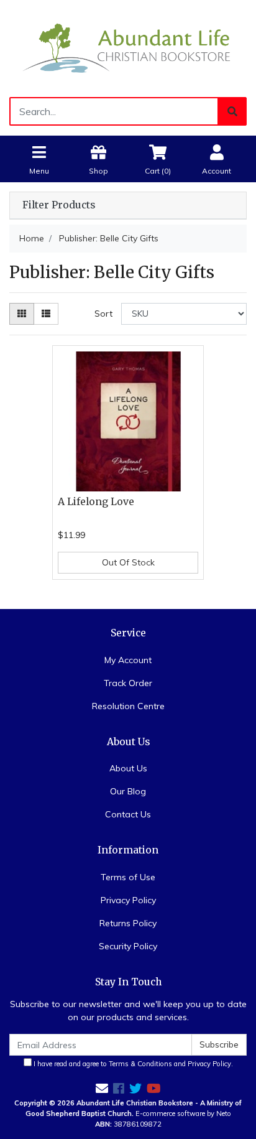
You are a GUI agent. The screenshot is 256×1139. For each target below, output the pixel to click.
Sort (103, 313)
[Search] (232, 111)
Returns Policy (128, 923)
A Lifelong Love (96, 502)
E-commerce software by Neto (183, 1113)
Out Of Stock (128, 562)
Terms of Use (128, 877)
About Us (128, 768)
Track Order (128, 683)
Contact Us (128, 814)
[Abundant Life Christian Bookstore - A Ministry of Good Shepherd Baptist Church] (128, 47)
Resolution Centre (128, 706)
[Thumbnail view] (21, 314)
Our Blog (128, 791)
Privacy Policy (128, 900)
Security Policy (128, 946)
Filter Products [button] (58, 205)
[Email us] (102, 1088)
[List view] (46, 314)
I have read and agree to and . (132, 1063)
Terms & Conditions (140, 1063)
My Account (128, 660)
